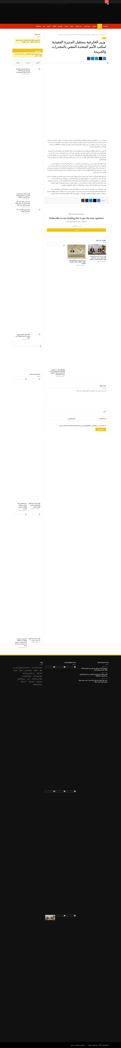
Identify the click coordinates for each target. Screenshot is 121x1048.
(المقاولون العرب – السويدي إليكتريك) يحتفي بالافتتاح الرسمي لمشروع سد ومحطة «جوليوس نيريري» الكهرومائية (57, 372)
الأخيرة (28, 62)
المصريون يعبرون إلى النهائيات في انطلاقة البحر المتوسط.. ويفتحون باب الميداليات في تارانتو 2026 (21, 642)
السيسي (15, 670)
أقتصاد (54, 26)
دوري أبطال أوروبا (21, 678)
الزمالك (20, 670)
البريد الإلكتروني (102, 418)
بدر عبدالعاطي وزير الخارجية (28, 673)
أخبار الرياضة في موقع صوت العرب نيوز (21, 667)
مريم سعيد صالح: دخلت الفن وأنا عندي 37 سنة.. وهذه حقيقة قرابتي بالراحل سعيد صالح (22, 203)
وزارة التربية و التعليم (37, 684)
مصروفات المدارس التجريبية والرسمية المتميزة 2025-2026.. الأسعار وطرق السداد (23, 70)
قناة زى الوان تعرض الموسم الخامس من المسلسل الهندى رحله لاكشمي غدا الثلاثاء (23, 195)
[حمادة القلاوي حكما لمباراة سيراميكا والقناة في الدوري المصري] (21, 440)
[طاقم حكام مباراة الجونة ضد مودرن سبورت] (34, 575)
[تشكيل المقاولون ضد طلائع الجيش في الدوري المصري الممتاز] (50, 852)
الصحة (48, 26)
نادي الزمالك (23, 681)
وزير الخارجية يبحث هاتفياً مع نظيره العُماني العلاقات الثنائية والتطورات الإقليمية (77, 262)
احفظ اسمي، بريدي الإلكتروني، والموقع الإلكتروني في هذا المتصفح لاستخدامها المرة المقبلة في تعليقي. (82, 425)
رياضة (71, 26)
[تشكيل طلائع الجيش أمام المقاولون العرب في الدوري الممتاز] (71, 977)
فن (44, 26)
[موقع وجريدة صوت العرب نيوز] (60, 13)
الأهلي (40, 670)
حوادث (66, 26)
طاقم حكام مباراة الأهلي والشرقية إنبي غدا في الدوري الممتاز (34, 505)
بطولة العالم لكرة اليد (26, 676)
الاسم (104, 411)
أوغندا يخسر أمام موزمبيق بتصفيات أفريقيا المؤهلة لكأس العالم (23, 336)
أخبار (99, 26)
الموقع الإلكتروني (71, 418)
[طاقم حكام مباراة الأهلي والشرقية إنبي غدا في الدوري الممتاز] (34, 440)
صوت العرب (87, 26)
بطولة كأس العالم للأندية (37, 678)
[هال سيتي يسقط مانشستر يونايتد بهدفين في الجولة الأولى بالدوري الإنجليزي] (60, 977)
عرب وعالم (79, 26)
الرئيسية (105, 26)
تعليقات (18, 62)
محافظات (38, 26)
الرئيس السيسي (28, 670)
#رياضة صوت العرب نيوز (37, 667)
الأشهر (38, 62)
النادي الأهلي (39, 673)
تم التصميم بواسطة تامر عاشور (78, 1045)
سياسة (94, 26)
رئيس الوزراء (39, 681)
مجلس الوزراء (31, 681)
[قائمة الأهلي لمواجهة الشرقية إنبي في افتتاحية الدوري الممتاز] (71, 728)
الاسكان (35, 670)
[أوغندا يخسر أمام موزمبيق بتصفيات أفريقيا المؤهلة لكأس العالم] (35, 336)
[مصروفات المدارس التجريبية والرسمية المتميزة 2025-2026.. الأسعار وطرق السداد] (35, 130)
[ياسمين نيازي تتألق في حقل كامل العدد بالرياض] (35, 270)
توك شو (60, 26)
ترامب (28, 678)
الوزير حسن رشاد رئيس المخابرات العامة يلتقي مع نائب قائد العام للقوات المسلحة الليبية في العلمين (97, 257)
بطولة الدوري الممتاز (37, 676)
